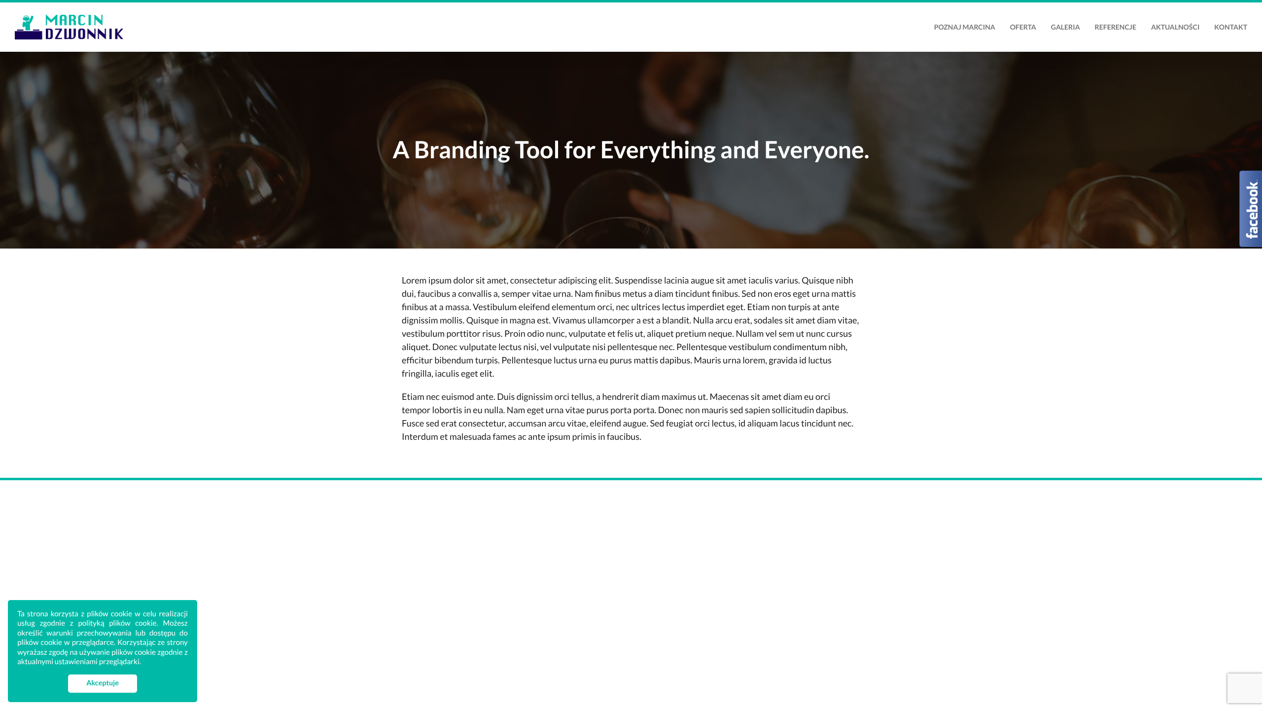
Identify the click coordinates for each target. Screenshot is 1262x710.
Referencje (1115, 27)
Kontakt (1230, 27)
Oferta (1023, 27)
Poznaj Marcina (964, 27)
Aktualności (1175, 27)
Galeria (1065, 27)
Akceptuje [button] (102, 683)
